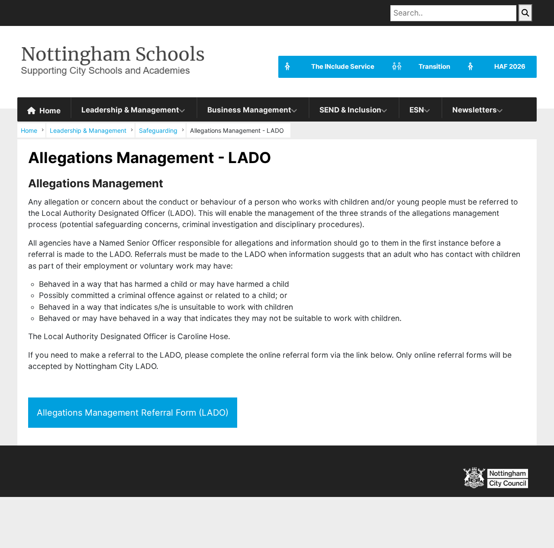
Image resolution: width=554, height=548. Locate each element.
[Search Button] (525, 13)
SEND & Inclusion (350, 110)
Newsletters (474, 110)
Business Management (249, 110)
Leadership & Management (130, 110)
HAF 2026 (509, 67)
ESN (416, 110)
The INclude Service (342, 67)
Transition (434, 67)
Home (49, 110)
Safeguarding (158, 130)
